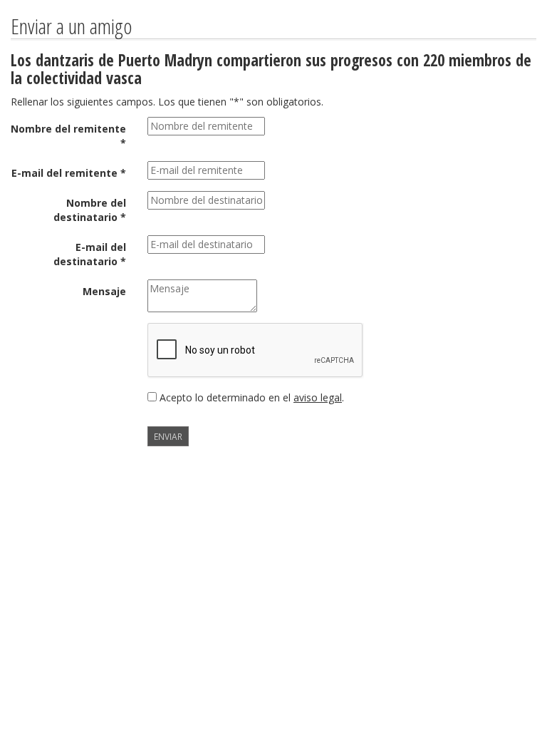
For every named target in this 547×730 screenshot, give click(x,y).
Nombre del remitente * (68, 136)
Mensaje (104, 291)
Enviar (168, 436)
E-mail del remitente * (68, 173)
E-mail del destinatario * (89, 254)
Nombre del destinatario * (89, 210)
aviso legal (317, 397)
